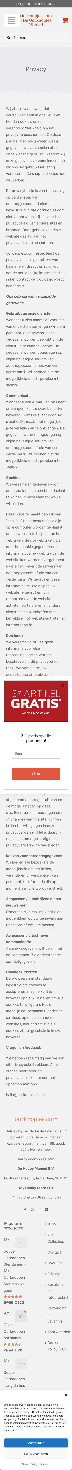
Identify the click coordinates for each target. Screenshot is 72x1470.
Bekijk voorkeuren (36, 1454)
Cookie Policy (30, 1464)
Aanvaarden (36, 1442)
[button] (66, 1395)
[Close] (62, 685)
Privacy (44, 1464)
